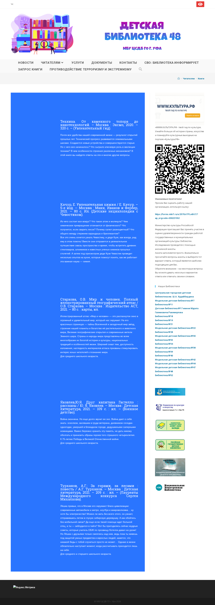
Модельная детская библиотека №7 (174, 300)
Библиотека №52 (164, 375)
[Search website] (140, 69)
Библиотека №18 (164, 316)
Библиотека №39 (164, 351)
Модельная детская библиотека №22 (175, 328)
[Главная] (179, 78)
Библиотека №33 (164, 340)
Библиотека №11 (164, 304)
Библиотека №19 (164, 320)
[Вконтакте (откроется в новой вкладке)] (12, 4)
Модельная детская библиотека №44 (175, 363)
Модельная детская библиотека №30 (175, 336)
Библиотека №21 (164, 324)
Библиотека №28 (164, 332)
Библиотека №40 (164, 355)
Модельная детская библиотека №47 (175, 367)
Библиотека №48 (164, 371)
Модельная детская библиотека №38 (175, 347)
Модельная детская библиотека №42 (175, 359)
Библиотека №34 (164, 344)
